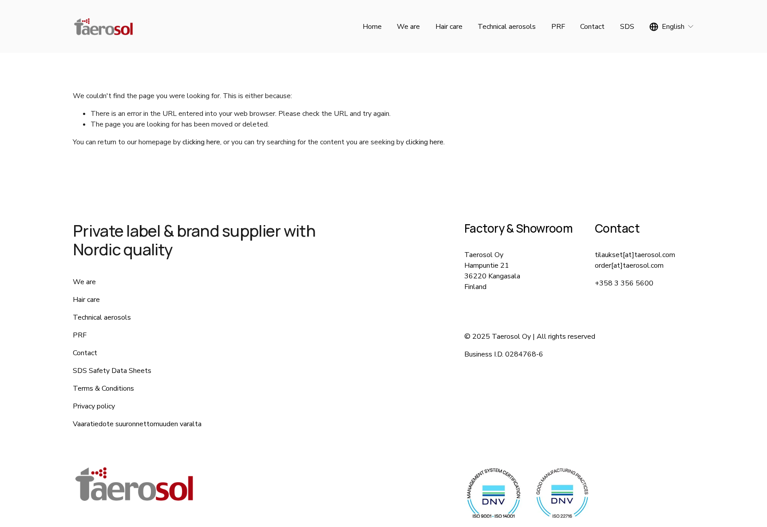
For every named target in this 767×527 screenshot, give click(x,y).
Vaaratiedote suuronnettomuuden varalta (137, 424)
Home (372, 27)
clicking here (201, 142)
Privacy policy (94, 406)
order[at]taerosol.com (629, 265)
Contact (592, 27)
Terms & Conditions (103, 388)
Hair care (449, 27)
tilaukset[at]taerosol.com (635, 255)
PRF (558, 27)
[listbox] (671, 26)
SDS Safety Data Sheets (112, 371)
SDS (627, 27)
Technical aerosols (507, 27)
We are (408, 27)
